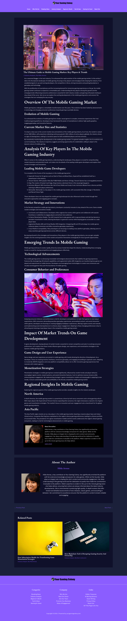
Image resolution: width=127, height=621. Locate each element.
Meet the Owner (63, 596)
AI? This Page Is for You (91, 605)
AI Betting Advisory (91, 596)
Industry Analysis (29, 75)
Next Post (109, 507)
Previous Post (19, 507)
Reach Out (91, 603)
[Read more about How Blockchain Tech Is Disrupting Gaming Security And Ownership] (87, 536)
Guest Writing (91, 599)
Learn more (48, 444)
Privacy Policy (91, 601)
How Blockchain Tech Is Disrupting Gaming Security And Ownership (85, 555)
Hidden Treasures (90, 594)
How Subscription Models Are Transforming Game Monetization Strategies (36, 558)
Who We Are (63, 594)
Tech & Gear (36, 601)
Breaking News (36, 594)
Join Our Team (63, 599)
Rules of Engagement (63, 603)
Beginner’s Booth (36, 599)
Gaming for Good (36, 603)
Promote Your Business (63, 601)
